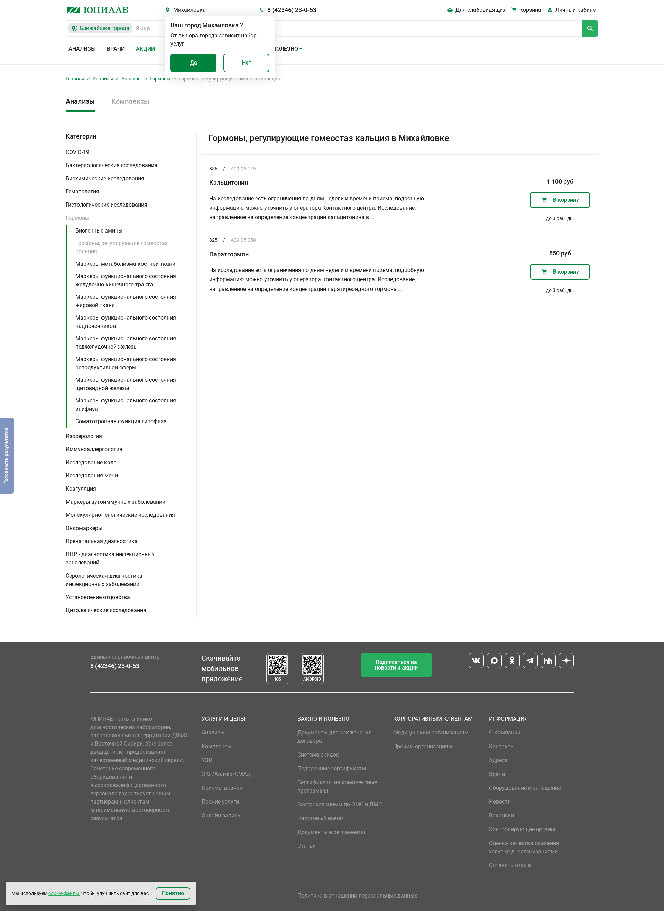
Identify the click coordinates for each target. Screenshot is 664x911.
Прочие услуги (220, 801)
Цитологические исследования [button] (106, 610)
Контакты (502, 746)
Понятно (173, 893)
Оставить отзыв (510, 865)
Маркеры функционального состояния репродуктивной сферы (125, 363)
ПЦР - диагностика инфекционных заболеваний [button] (110, 558)
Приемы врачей (222, 788)
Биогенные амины (98, 230)
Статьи (306, 846)
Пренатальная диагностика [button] (102, 541)
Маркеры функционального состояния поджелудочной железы (125, 342)
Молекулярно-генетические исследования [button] (120, 515)
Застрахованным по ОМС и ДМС (339, 804)
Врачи (116, 49)
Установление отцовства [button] (98, 597)
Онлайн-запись (221, 815)
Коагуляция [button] (81, 488)
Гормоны (160, 79)
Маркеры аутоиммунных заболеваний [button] (115, 502)
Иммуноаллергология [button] (94, 449)
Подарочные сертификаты (331, 768)
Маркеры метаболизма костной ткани (125, 263)
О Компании (504, 732)
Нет (246, 62)
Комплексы (130, 101)
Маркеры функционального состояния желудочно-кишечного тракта (125, 280)
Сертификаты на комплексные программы (337, 786)
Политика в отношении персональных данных (357, 895)
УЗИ (207, 760)
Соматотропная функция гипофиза (121, 421)
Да (193, 62)
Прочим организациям (422, 746)
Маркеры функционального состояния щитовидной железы (125, 384)
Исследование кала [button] (91, 462)
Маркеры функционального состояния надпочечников (125, 321)
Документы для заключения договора (334, 736)
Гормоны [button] (77, 218)
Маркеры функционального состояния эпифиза (125, 404)
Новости (500, 801)
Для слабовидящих (480, 10)
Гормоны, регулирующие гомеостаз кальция (121, 247)
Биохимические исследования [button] (105, 178)
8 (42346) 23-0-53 (291, 9)
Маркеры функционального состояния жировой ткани (125, 301)
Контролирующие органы (522, 829)
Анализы (82, 49)
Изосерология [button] (84, 436)
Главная (75, 79)
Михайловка (189, 10)
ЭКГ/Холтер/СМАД (226, 774)
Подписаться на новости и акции (396, 665)
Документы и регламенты (331, 832)
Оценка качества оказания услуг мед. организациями (524, 847)
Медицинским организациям (431, 732)
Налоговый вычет (320, 818)
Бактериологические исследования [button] (111, 165)
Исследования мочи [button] (92, 475)
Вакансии (501, 815)
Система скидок (318, 754)
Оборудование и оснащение (525, 788)
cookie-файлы (63, 893)
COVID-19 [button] (77, 152)
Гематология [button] (82, 191)
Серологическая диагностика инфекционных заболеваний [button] (104, 579)
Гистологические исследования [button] (106, 204)
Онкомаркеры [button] (84, 528)
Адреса (498, 760)
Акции (145, 49)
